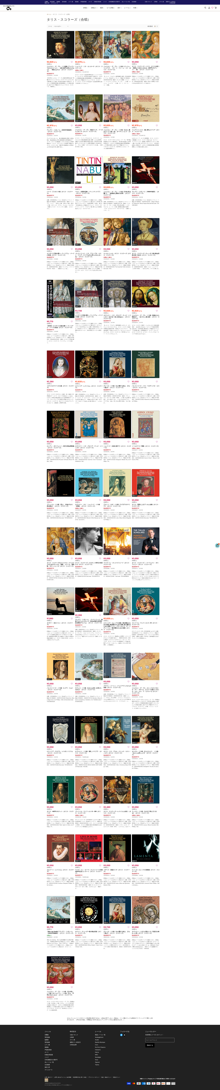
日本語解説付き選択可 (114, 1)
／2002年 (55, 451)
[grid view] (155, 26)
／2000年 (83, 693)
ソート (50, 26)
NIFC (96, 1055)
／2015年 (83, 197)
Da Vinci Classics (100, 1047)
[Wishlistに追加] (71, 62)
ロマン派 (161, 1)
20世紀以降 (172, 3)
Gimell (49, 64)
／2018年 (112, 137)
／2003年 (112, 259)
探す (119, 8)
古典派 (155, 1)
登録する (150, 1045)
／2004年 (140, 73)
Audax (97, 1040)
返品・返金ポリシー (106, 1077)
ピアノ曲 (71, 1)
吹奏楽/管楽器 (97, 1)
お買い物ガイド (49, 1077)
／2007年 (55, 135)
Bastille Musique (100, 1042)
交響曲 (46, 1)
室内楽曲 (64, 1)
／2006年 (55, 259)
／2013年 (112, 322)
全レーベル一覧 (126, 1)
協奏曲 (58, 1)
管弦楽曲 (52, 1)
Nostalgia (98, 1057)
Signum (97, 1062)
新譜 (101, 8)
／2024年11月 (141, 135)
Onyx (96, 1060)
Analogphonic (99, 1037)
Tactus (97, 1064)
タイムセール (54, 3)
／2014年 (55, 628)
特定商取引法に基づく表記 (79, 1077)
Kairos (97, 1052)
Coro (96, 1045)
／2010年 (112, 633)
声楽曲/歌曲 (84, 1)
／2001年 (112, 73)
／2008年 (112, 199)
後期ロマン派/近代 (170, 1)
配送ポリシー (116, 1077)
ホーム (49, 14)
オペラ (90, 1)
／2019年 (55, 999)
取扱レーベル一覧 (100, 1035)
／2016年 (140, 697)
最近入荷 (47, 3)
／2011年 (140, 322)
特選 (134, 8)
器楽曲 (76, 1)
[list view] (157, 26)
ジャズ (105, 1)
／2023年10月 (85, 72)
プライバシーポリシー (94, 1077)
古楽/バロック (148, 1)
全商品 (85, 8)
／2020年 (55, 75)
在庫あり (93, 8)
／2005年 (112, 391)
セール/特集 (110, 8)
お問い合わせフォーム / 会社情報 (62, 1077)
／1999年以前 (85, 757)
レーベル (127, 8)
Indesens (98, 1050)
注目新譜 (134, 1)
